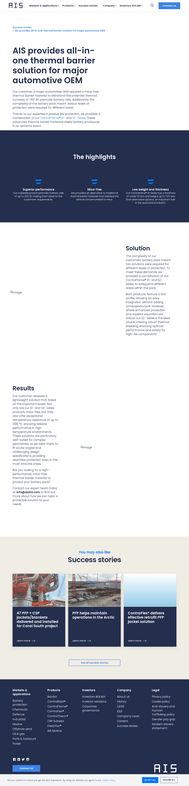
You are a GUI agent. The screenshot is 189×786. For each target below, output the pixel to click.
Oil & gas (19, 734)
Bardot (52, 697)
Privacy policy (161, 697)
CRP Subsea (55, 721)
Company (109, 5)
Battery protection (20, 703)
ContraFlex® (55, 711)
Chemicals (20, 710)
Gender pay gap (163, 719)
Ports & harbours (24, 739)
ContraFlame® (57, 706)
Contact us (169, 5)
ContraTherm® (57, 716)
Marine (17, 724)
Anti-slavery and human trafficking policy (163, 710)
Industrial (19, 719)
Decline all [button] (169, 780)
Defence (19, 714)
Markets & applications (43, 5)
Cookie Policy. (109, 780)
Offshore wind (22, 729)
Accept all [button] (150, 780)
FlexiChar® (54, 726)
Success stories (88, 5)
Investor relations (94, 702)
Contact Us (26, 768)
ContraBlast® (56, 702)
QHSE (120, 706)
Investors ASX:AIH (130, 5)
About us (123, 697)
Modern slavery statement (162, 726)
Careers (122, 721)
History (121, 702)
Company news (128, 716)
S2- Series (78, 118)
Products (68, 5)
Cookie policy (161, 702)
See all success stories (94, 662)
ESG (119, 711)
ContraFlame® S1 (52, 118)
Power (17, 744)
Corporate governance (90, 708)
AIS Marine (54, 731)
